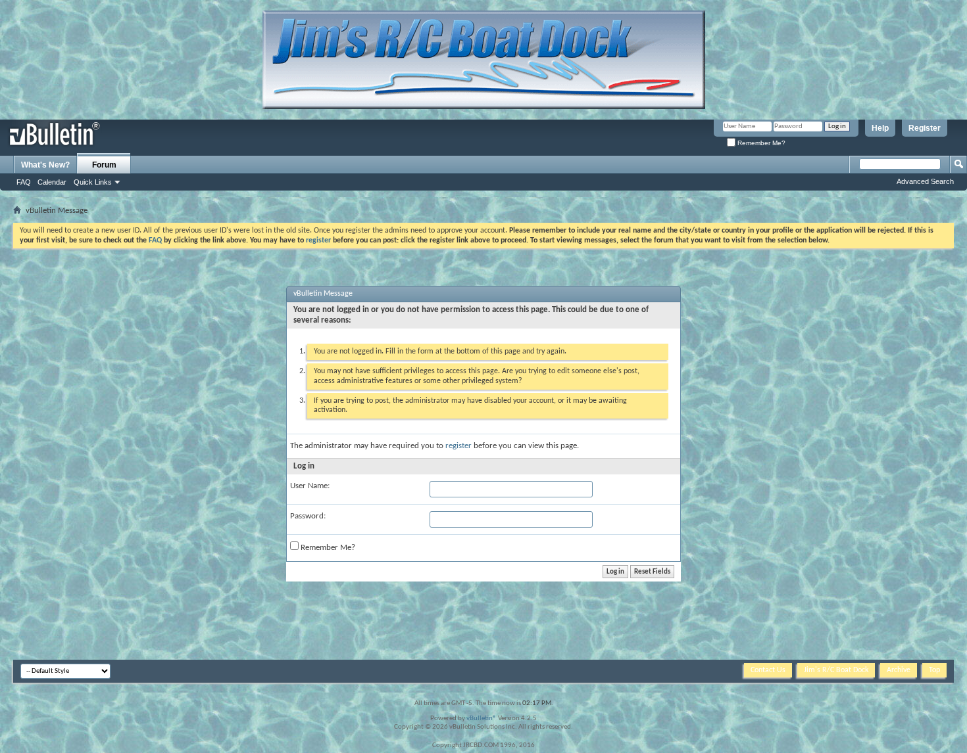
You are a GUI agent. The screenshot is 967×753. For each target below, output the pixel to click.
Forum (104, 165)
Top (934, 670)
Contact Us (768, 670)
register (458, 446)
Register (924, 128)
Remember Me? (760, 143)
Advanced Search (925, 181)
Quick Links (93, 182)
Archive (898, 670)
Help (880, 128)
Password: (308, 516)
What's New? (45, 165)
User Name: (310, 486)
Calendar (51, 182)
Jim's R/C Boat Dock (836, 670)
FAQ (23, 182)
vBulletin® (481, 718)
